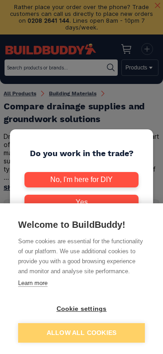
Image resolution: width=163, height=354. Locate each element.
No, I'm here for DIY (81, 179)
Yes (82, 202)
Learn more (33, 283)
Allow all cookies (81, 332)
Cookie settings (82, 308)
